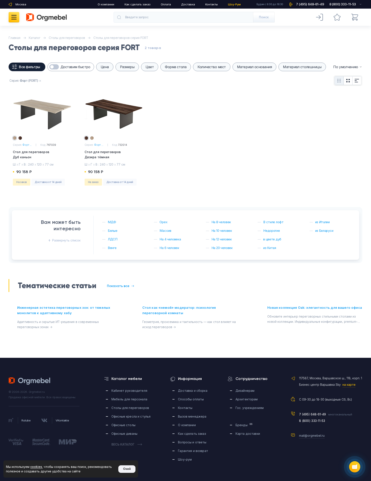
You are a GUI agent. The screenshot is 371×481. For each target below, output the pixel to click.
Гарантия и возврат (193, 451)
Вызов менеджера (192, 416)
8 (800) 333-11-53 (312, 421)
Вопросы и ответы (192, 442)
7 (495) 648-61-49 (312, 414)
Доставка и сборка (192, 390)
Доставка (188, 4)
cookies (36, 467)
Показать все (118, 286)
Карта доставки (248, 433)
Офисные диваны (124, 433)
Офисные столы (123, 425)
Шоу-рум (185, 459)
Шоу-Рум (234, 4)
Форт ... (27, 144)
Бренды (244, 425)
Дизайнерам (245, 390)
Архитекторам (247, 399)
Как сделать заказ (138, 4)
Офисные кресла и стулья (131, 416)
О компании (106, 4)
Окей (127, 469)
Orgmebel (30, 381)
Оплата (166, 4)
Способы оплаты (191, 399)
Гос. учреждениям (250, 408)
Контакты (211, 4)
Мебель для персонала (129, 399)
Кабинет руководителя (129, 390)
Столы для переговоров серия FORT (120, 38)
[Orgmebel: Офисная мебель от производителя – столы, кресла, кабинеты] (46, 17)
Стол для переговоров (31, 154)
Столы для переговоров (130, 408)
